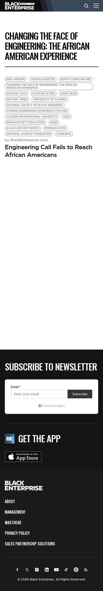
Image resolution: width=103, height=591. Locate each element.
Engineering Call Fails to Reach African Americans (48, 150)
